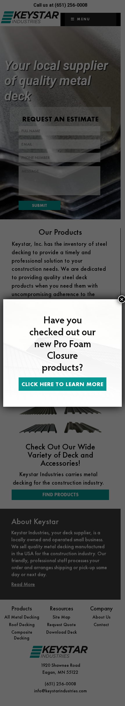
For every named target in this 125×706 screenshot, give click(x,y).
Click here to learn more (62, 384)
